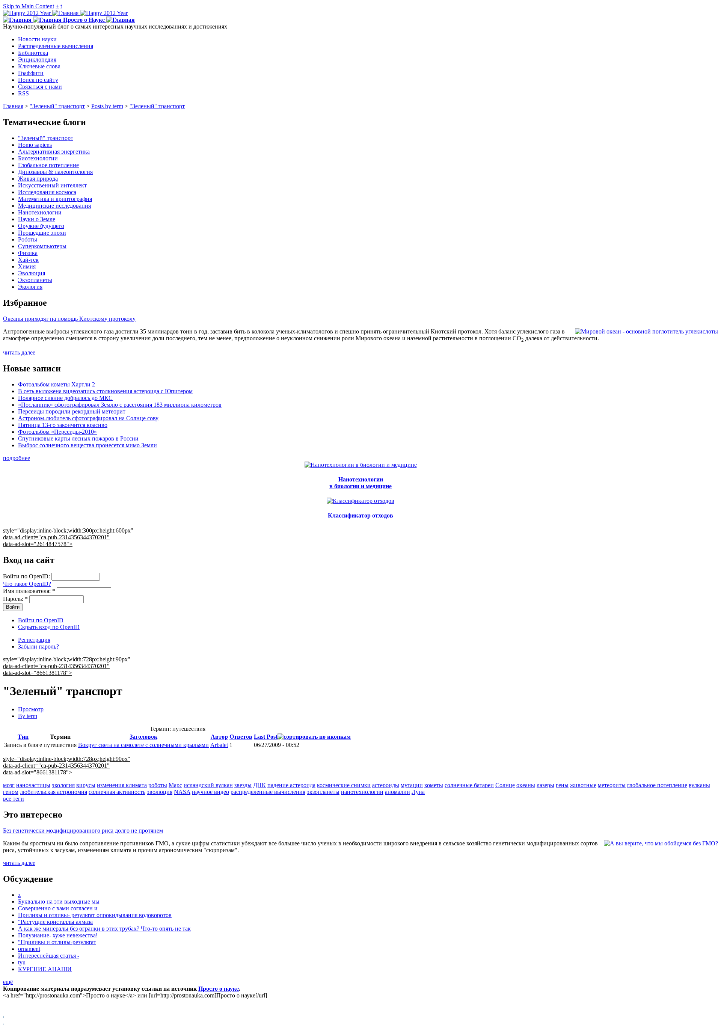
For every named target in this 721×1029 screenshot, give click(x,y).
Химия (27, 266)
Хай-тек (28, 259)
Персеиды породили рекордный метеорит (71, 411)
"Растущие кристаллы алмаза (55, 922)
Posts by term (107, 106)
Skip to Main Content (28, 6)
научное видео (210, 792)
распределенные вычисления (268, 792)
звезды (243, 785)
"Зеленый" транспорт (57, 106)
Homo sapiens (35, 145)
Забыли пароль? (38, 646)
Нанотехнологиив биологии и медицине (360, 482)
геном (10, 792)
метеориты (612, 785)
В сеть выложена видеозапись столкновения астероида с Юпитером (105, 391)
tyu (22, 962)
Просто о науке (218, 988)
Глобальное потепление (48, 165)
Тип (23, 736)
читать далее (19, 352)
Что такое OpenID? (27, 584)
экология (63, 785)
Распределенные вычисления (55, 46)
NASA (182, 792)
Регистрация (34, 640)
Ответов (240, 736)
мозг (9, 785)
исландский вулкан (208, 785)
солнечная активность (117, 792)
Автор (219, 736)
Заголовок (143, 736)
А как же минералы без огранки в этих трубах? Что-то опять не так (104, 928)
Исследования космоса (47, 192)
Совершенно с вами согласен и (58, 908)
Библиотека (33, 53)
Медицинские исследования (54, 205)
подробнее (16, 458)
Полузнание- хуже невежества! (58, 935)
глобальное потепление (657, 785)
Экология (30, 287)
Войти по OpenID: (27, 576)
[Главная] (65, 13)
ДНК (259, 785)
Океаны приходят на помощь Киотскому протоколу (69, 318)
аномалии (397, 792)
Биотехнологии (38, 158)
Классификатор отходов (360, 515)
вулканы (699, 785)
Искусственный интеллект (52, 185)
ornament (29, 949)
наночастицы (33, 785)
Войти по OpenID (40, 620)
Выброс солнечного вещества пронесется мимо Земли (87, 445)
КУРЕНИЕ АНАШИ (45, 969)
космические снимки (344, 785)
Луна (418, 792)
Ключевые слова (39, 66)
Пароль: (15, 599)
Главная (13, 106)
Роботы (27, 239)
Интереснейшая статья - (48, 955)
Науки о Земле (36, 219)
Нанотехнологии (40, 212)
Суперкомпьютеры (42, 246)
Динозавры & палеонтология (55, 172)
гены (562, 785)
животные (583, 785)
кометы (433, 785)
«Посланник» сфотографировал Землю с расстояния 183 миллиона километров (120, 404)
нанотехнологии (362, 792)
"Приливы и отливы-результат (57, 942)
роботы (157, 785)
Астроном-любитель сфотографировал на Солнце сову (88, 418)
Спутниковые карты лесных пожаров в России (78, 438)
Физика (28, 253)
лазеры (545, 785)
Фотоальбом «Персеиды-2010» (57, 431)
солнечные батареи (469, 785)
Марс (175, 785)
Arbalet (219, 745)
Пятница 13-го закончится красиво (62, 425)
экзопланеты (323, 792)
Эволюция (31, 273)
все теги (13, 798)
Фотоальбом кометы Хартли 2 (56, 384)
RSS (23, 93)
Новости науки (37, 39)
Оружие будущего (41, 226)
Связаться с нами (40, 86)
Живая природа (38, 178)
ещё (8, 982)
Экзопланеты (35, 280)
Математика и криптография (55, 199)
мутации (412, 785)
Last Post (266, 736)
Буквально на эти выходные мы (59, 901)
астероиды (385, 785)
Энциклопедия (37, 59)
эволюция (159, 792)
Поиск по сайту (38, 80)
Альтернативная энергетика (54, 151)
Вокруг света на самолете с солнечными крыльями (143, 745)
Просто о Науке (84, 20)
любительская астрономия (53, 792)
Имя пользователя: (29, 591)
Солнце (505, 785)
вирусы (85, 785)
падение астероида (291, 785)
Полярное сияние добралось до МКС (65, 398)
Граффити (31, 73)
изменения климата (122, 785)
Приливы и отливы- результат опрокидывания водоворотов (95, 915)
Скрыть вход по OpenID (49, 627)
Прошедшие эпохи (42, 232)
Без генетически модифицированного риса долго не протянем (83, 830)
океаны (525, 785)
